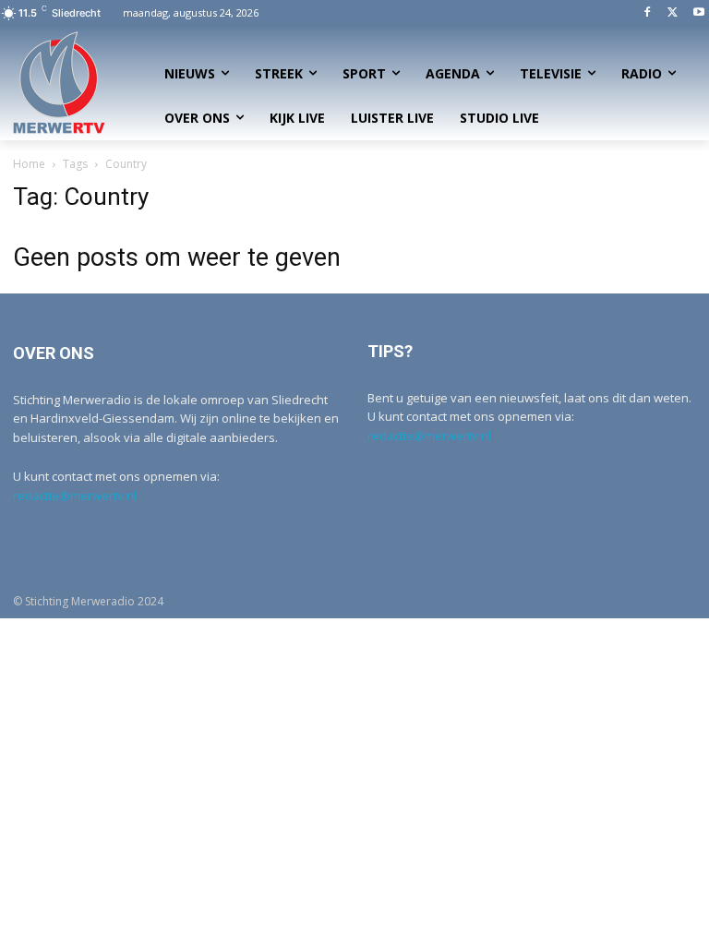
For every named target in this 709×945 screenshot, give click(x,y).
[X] (672, 13)
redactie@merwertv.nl (75, 495)
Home (29, 164)
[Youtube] (698, 13)
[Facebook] (647, 13)
